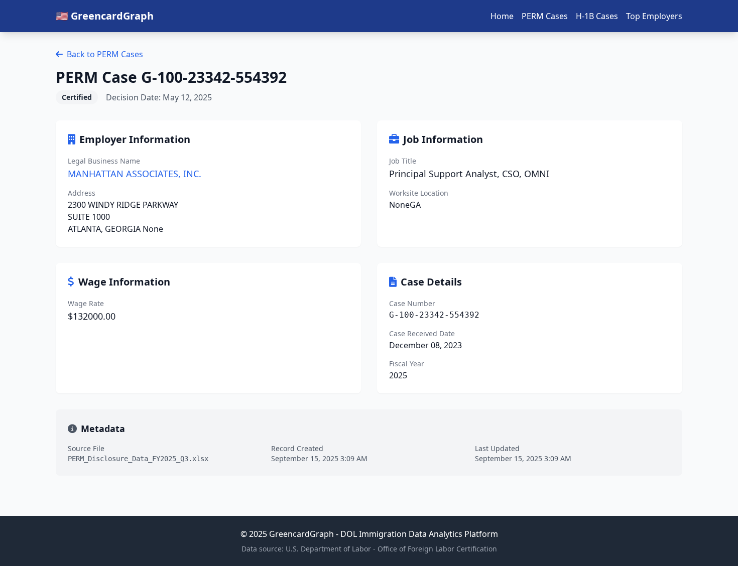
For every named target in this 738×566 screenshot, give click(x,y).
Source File (86, 448)
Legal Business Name (104, 161)
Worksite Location (418, 193)
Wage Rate (86, 303)
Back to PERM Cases (105, 54)
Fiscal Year (406, 363)
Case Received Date (422, 333)
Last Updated (497, 448)
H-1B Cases (597, 16)
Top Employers (654, 16)
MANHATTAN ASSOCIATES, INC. (134, 174)
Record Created (297, 448)
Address (81, 193)
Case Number (412, 303)
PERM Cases (545, 16)
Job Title (402, 161)
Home (502, 16)
